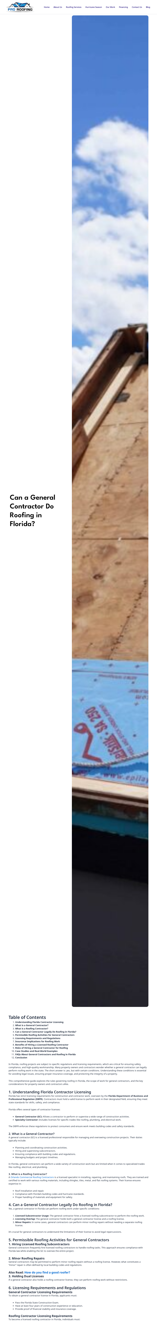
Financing (123, 7)
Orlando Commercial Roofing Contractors (32, 1177)
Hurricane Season (93, 7)
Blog (148, 7)
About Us (57, 7)
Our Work (110, 7)
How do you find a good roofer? (47, 1272)
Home (47, 7)
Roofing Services (73, 7)
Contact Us (137, 7)
